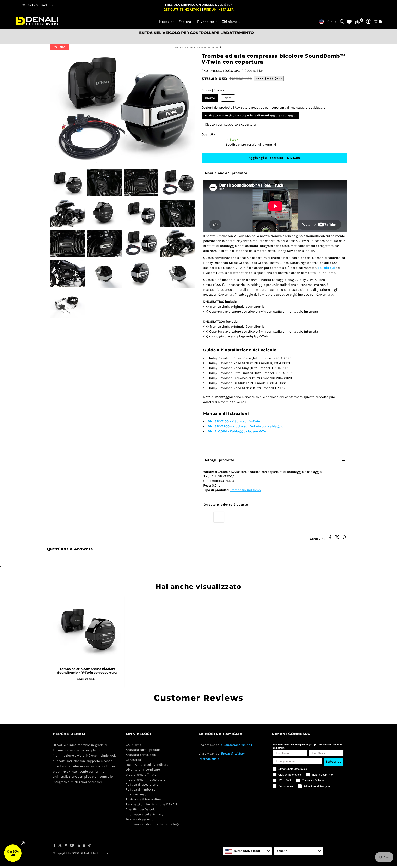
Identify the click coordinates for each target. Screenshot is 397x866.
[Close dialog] (255, 398)
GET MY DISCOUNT (198, 462)
